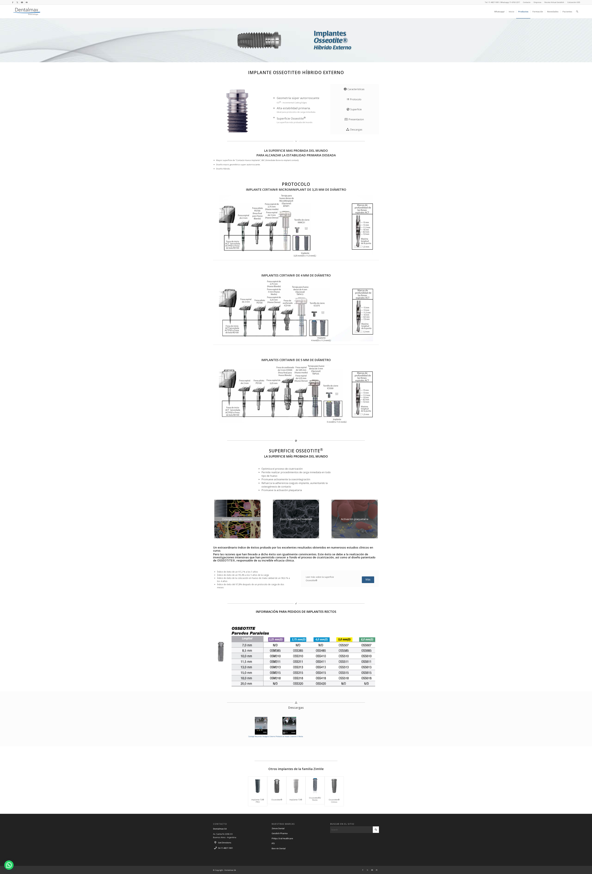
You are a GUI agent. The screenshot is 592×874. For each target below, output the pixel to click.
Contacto (526, 2)
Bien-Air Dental (279, 848)
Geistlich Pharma (280, 833)
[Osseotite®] (276, 785)
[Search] (577, 11)
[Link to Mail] (26, 2)
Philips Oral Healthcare (282, 838)
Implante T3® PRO (257, 800)
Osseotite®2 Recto (315, 798)
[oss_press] (296, 657)
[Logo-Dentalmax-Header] (26, 11)
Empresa (537, 2)
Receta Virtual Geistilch (554, 2)
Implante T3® (296, 799)
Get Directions (224, 842)
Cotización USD (573, 2)
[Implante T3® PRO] (257, 785)
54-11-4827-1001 (225, 848)
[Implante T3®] (295, 785)
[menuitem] (526, 2)
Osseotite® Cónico (334, 800)
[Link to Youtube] (22, 2)
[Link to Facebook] (12, 2)
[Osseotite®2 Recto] (315, 785)
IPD (273, 843)
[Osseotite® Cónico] (334, 785)
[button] (9, 865)
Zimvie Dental (278, 828)
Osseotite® (276, 799)
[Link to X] (17, 2)
